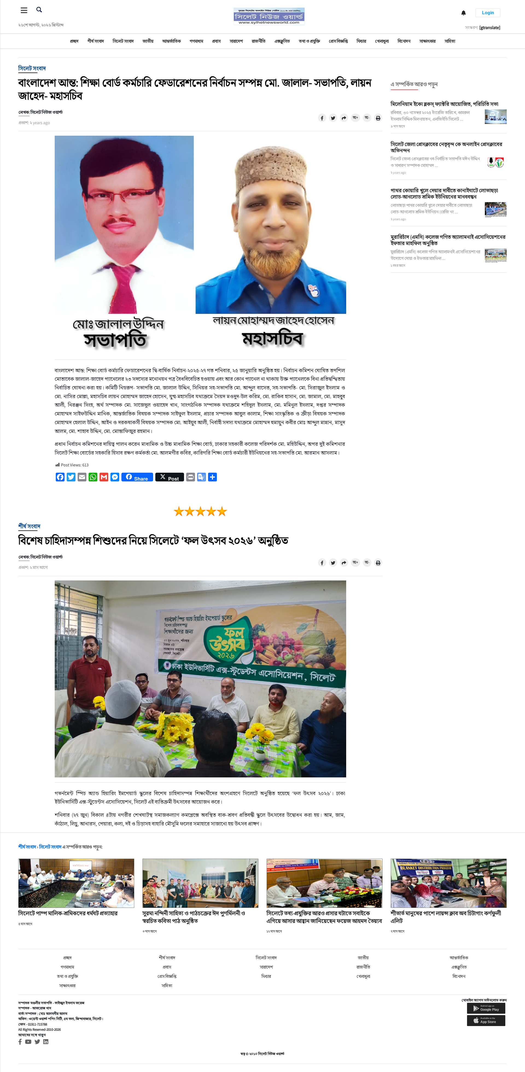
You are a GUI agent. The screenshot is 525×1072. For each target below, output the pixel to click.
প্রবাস (216, 41)
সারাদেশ (236, 41)
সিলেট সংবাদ (123, 41)
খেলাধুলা (382, 41)
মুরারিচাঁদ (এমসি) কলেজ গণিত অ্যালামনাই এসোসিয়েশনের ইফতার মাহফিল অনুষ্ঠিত (448, 240)
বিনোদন (404, 41)
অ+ (355, 117)
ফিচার (361, 41)
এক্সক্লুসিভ (282, 41)
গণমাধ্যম (196, 41)
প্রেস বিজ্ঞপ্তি (338, 41)
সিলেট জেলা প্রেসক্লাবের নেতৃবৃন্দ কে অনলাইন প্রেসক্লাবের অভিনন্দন (446, 147)
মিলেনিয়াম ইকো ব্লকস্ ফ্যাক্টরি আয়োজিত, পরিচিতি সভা (444, 104)
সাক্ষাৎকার (427, 41)
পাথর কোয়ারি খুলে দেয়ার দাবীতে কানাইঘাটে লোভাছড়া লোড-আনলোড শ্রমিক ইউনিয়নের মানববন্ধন (444, 193)
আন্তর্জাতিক (171, 41)
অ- (367, 117)
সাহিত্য (450, 41)
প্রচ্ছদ (74, 41)
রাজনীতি (259, 41)
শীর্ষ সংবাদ (96, 41)
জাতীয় (148, 41)
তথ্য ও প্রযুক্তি (309, 41)
